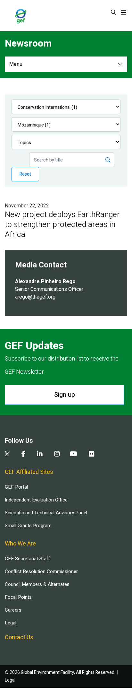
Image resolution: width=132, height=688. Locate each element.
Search (113, 12)
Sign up (64, 394)
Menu (15, 64)
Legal (10, 622)
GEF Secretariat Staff (27, 558)
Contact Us (19, 637)
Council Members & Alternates (37, 584)
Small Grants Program (28, 525)
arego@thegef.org (35, 297)
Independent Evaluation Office (36, 499)
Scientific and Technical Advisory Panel (46, 512)
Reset (25, 174)
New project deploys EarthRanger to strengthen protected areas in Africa (62, 224)
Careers (13, 610)
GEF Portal (16, 487)
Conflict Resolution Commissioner (41, 571)
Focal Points (18, 597)
